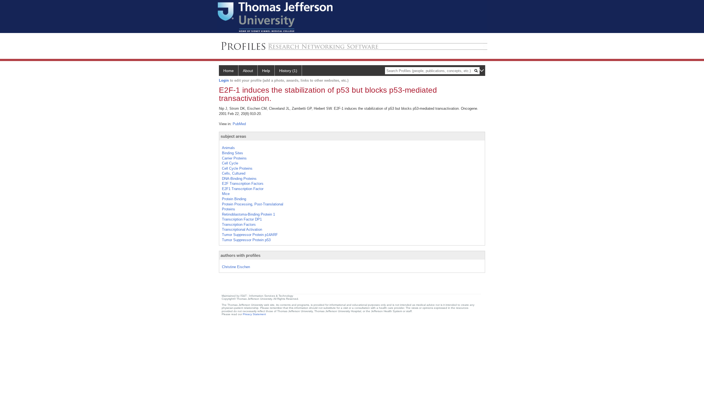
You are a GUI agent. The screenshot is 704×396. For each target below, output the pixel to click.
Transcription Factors (239, 224)
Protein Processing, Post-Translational (252, 204)
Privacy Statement (254, 314)
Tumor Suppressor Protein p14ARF (250, 235)
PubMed (239, 124)
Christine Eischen (236, 267)
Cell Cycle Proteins (237, 168)
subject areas (233, 136)
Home (228, 70)
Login (224, 80)
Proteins (228, 209)
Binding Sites (232, 153)
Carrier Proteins (234, 158)
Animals (228, 148)
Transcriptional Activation (242, 229)
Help (266, 70)
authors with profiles (240, 255)
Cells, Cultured (233, 173)
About (248, 70)
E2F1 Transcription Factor (242, 189)
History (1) (288, 70)
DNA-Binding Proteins (239, 179)
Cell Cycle (230, 163)
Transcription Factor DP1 (242, 219)
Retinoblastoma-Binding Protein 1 (248, 214)
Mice (226, 194)
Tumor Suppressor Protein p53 (246, 240)
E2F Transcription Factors (242, 184)
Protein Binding (234, 199)
